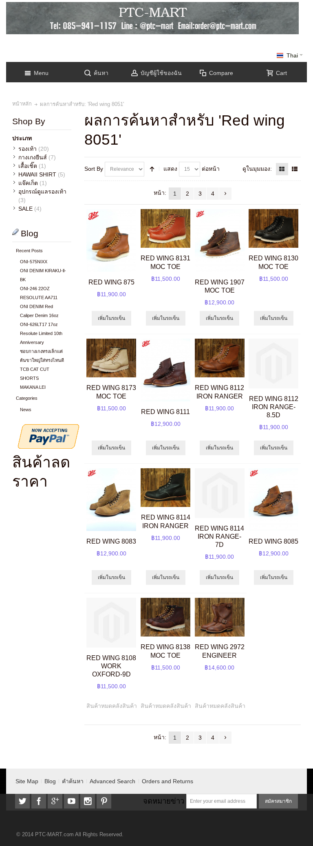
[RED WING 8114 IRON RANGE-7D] (220, 493)
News (25, 409)
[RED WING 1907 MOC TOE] (220, 240)
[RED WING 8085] (273, 499)
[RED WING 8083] (111, 499)
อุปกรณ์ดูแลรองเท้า (42, 191)
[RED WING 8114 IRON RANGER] (165, 487)
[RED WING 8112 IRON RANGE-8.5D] (273, 363)
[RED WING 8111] (165, 370)
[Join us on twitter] (23, 801)
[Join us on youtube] (72, 801)
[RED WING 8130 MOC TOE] (273, 228)
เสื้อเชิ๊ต (27, 166)
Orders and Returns (167, 781)
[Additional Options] (48, 428)
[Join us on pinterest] (104, 801)
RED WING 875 (111, 282)
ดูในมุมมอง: (257, 168)
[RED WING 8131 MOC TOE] (165, 228)
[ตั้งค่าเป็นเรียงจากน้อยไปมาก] (152, 169)
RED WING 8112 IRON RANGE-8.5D (273, 407)
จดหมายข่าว (163, 801)
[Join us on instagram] (88, 801)
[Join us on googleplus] (56, 801)
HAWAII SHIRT (37, 174)
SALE (25, 208)
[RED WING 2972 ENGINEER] (220, 617)
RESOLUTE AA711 (38, 297)
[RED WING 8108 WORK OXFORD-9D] (111, 623)
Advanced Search (112, 781)
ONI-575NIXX (33, 261)
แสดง (170, 168)
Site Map (26, 781)
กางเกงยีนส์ (32, 157)
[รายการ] (295, 169)
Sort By (93, 168)
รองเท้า (27, 148)
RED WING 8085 (273, 541)
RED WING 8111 (165, 411)
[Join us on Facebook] (39, 801)
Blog (50, 781)
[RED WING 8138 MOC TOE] (165, 617)
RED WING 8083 (111, 541)
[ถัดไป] (225, 193)
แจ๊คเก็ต (28, 183)
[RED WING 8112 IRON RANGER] (220, 358)
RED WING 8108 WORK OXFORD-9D (111, 666)
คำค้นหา (73, 781)
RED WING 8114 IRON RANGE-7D (219, 536)
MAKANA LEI (33, 387)
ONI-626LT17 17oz (39, 324)
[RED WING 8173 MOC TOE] (111, 358)
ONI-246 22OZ (35, 288)
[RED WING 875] (111, 240)
